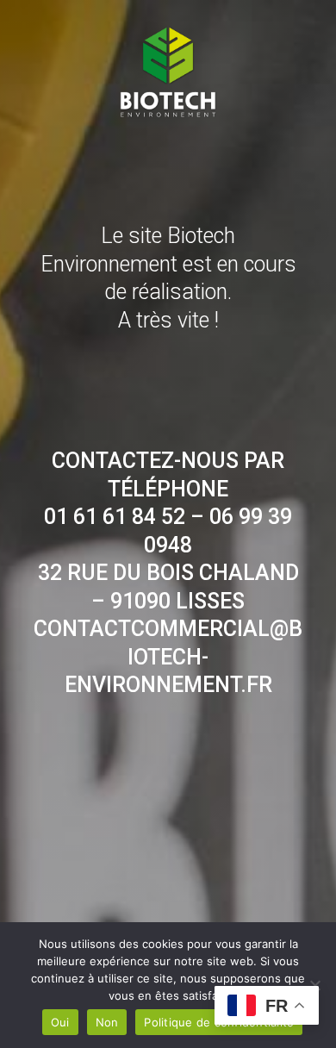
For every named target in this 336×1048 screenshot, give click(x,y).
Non (107, 1022)
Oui (60, 1022)
